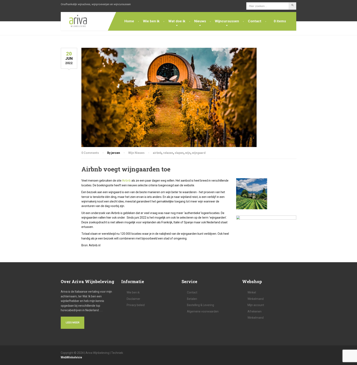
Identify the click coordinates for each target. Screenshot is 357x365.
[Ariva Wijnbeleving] (75, 21)
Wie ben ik (151, 21)
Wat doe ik (176, 21)
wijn (187, 152)
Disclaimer (133, 298)
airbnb (157, 152)
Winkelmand (256, 298)
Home (129, 21)
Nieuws (200, 21)
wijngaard (199, 152)
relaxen (168, 152)
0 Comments (90, 152)
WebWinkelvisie (71, 357)
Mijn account (256, 305)
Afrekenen (255, 311)
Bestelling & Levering (200, 305)
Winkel (252, 292)
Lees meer (72, 322)
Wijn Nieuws (136, 152)
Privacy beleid (136, 305)
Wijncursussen (227, 21)
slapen (179, 152)
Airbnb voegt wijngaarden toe (125, 169)
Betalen (192, 298)
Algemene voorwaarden (203, 311)
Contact (254, 21)
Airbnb (126, 180)
